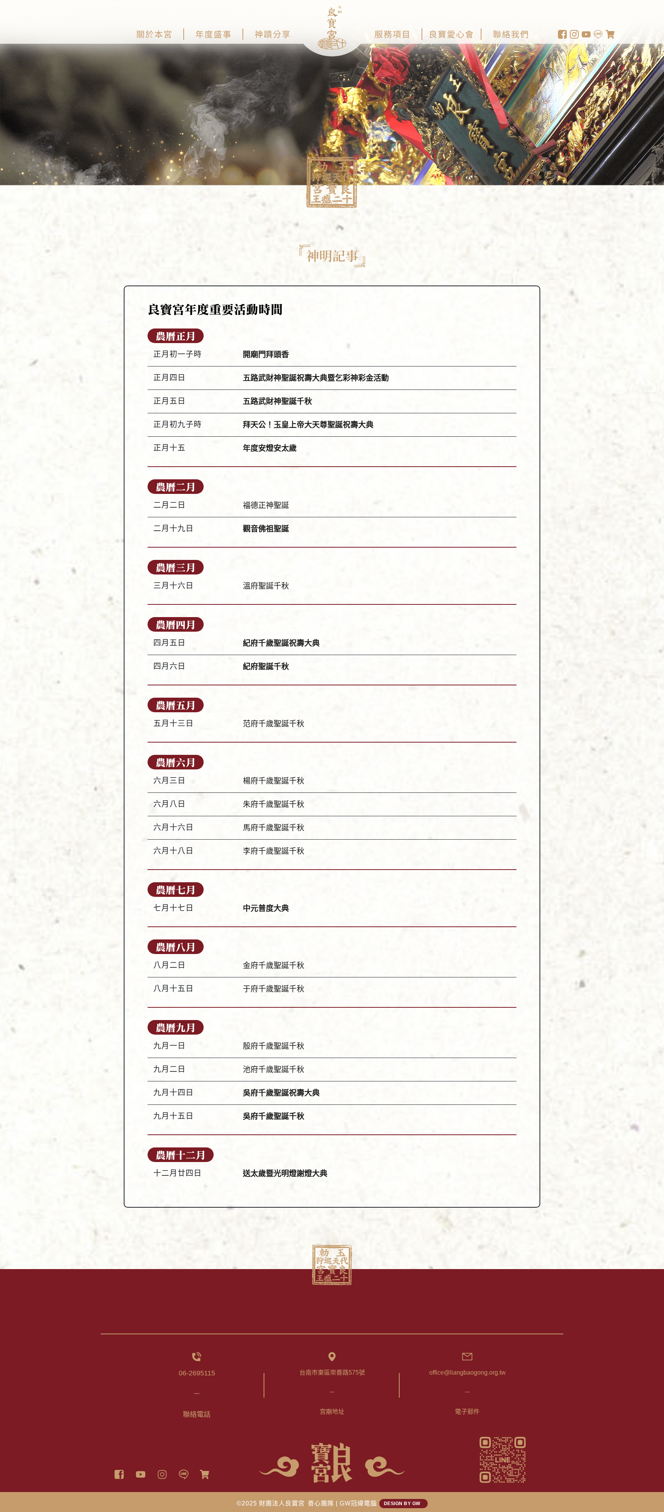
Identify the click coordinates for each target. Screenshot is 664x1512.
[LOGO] (332, 1463)
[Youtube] (140, 1474)
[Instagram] (162, 1474)
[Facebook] (119, 1474)
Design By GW (403, 1503)
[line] (183, 1474)
